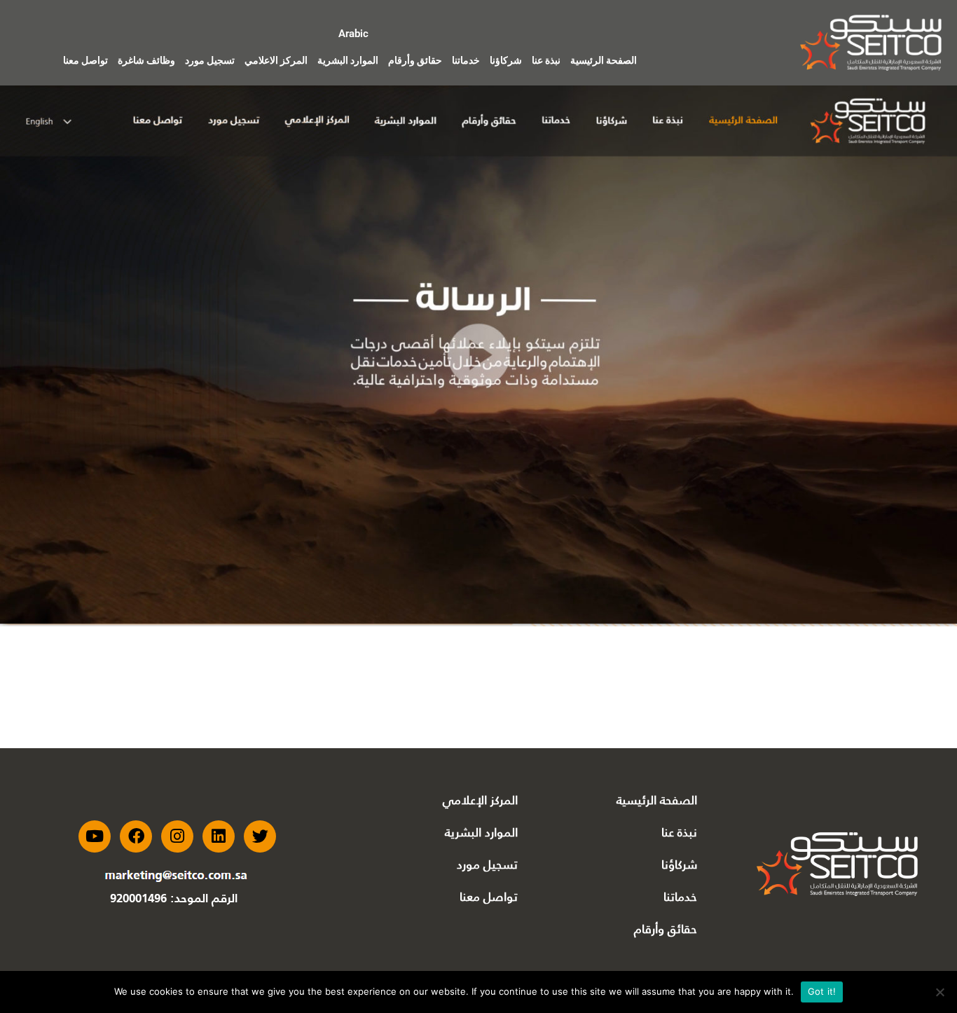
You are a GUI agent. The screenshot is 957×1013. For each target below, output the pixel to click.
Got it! (822, 991)
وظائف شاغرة (146, 60)
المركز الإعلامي (480, 800)
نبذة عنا (546, 60)
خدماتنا (466, 60)
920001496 (138, 899)
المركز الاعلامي (276, 60)
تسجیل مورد (487, 864)
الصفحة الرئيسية (603, 60)
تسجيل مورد (210, 60)
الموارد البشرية (347, 60)
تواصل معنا (85, 60)
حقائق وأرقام (415, 60)
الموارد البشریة (481, 832)
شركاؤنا (506, 60)
